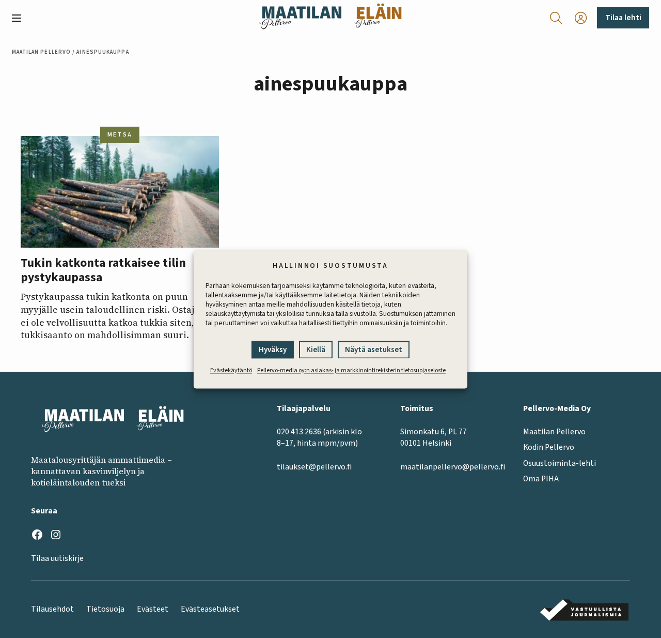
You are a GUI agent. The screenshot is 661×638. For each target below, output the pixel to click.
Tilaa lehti (623, 17)
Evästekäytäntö (231, 371)
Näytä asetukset (373, 350)
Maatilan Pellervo (41, 52)
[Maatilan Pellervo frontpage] (300, 17)
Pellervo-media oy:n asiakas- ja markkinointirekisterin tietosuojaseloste (351, 371)
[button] (20, 18)
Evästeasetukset (210, 609)
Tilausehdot (52, 609)
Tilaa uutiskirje (57, 558)
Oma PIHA (541, 478)
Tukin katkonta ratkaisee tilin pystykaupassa (103, 270)
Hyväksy (273, 350)
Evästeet (152, 609)
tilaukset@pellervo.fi (314, 467)
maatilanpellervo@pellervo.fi (452, 467)
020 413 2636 (299, 431)
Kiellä (315, 350)
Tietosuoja (105, 609)
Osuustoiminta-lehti (559, 463)
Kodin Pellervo (548, 447)
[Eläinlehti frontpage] (378, 17)
